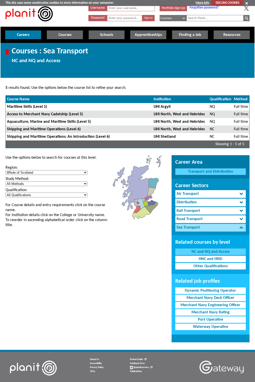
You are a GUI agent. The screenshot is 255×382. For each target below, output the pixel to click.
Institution (162, 99)
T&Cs (92, 371)
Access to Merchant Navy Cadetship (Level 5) (45, 114)
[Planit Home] (29, 24)
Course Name (18, 99)
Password (97, 17)
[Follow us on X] (246, 8)
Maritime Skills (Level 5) (27, 107)
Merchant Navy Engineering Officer (210, 305)
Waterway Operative (210, 327)
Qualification (220, 99)
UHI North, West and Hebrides (179, 114)
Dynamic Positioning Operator (210, 291)
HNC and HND (210, 259)
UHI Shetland (165, 137)
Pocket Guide (136, 359)
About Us (94, 359)
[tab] (210, 194)
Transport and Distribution (210, 172)
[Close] (246, 3)
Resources (231, 35)
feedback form (137, 363)
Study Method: (17, 179)
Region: (11, 168)
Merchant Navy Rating (210, 312)
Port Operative (210, 320)
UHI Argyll (162, 107)
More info (202, 2)
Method (241, 99)
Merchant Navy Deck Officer (210, 298)
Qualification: (16, 190)
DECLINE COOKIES (227, 2)
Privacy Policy (97, 367)
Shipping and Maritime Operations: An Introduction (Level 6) (58, 137)
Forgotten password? (204, 7)
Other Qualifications (210, 266)
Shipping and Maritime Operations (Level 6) (44, 129)
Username (97, 7)
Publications (136, 371)
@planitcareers (141, 367)
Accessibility (96, 363)
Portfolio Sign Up (173, 8)
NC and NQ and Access (210, 252)
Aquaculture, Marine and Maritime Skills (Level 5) (49, 122)
